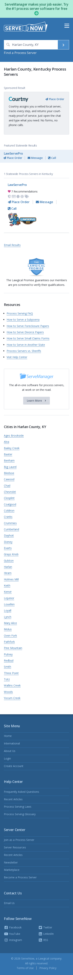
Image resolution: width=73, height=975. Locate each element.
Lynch (7, 617)
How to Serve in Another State (26, 345)
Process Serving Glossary (20, 814)
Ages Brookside (14, 435)
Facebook (15, 927)
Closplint (9, 498)
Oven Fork (10, 635)
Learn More (35, 400)
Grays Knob (11, 554)
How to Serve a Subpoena (23, 319)
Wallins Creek (12, 685)
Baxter (8, 454)
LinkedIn (48, 934)
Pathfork (9, 642)
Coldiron (9, 510)
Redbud (8, 660)
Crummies (10, 523)
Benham (9, 460)
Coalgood (10, 504)
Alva (6, 442)
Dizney (8, 542)
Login (7, 758)
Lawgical (43, 958)
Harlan (8, 567)
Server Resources (15, 847)
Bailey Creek (11, 448)
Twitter (47, 927)
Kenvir (8, 592)
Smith (7, 666)
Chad (7, 485)
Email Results (12, 245)
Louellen (9, 604)
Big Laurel (10, 467)
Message (36, 158)
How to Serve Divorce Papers (25, 332)
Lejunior (9, 598)
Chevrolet (10, 492)
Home (8, 736)
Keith (7, 585)
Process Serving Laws (17, 806)
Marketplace (11, 870)
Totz (7, 679)
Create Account (13, 766)
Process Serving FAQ (20, 313)
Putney (8, 654)
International (12, 743)
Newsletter (11, 862)
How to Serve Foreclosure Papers (28, 326)
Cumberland (11, 529)
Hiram (7, 573)
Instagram (15, 940)
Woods (8, 692)
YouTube (14, 934)
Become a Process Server (20, 877)
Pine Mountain (13, 648)
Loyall (7, 610)
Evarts (8, 548)
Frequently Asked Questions (21, 792)
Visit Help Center (17, 357)
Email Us (9, 903)
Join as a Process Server (19, 840)
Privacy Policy (47, 968)
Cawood (9, 479)
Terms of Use (25, 968)
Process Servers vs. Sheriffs (24, 351)
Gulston (9, 560)
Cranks (8, 517)
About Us (9, 751)
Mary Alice (10, 623)
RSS (45, 940)
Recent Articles (13, 799)
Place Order (56, 99)
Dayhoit (9, 535)
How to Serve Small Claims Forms (28, 338)
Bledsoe (9, 473)
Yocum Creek (12, 698)
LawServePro (13, 153)
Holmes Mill (11, 579)
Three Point (11, 673)
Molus (8, 629)
